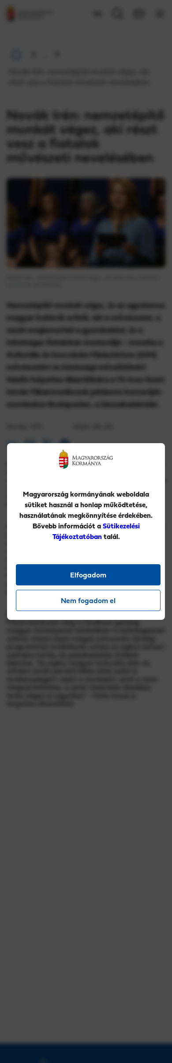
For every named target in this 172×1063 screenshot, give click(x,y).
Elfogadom (88, 574)
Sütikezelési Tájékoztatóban (96, 531)
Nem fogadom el (88, 600)
